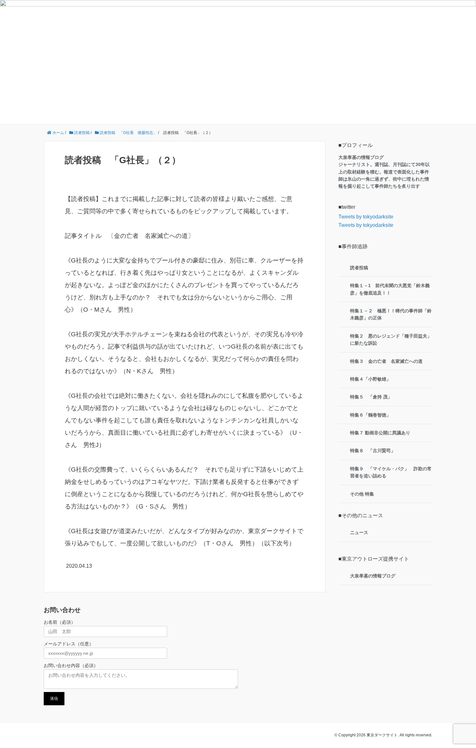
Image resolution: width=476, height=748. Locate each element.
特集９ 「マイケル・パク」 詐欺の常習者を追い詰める (391, 472)
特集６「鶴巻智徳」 (370, 415)
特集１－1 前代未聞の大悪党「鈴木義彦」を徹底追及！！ (390, 289)
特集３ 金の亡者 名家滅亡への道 (386, 361)
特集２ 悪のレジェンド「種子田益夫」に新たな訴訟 (391, 339)
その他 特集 (362, 494)
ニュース (359, 532)
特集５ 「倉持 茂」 (371, 396)
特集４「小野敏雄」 (370, 379)
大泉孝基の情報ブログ (372, 575)
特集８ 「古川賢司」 (372, 450)
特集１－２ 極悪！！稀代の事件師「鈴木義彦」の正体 (391, 314)
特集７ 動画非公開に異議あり (380, 432)
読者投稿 (359, 267)
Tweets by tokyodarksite (365, 216)
